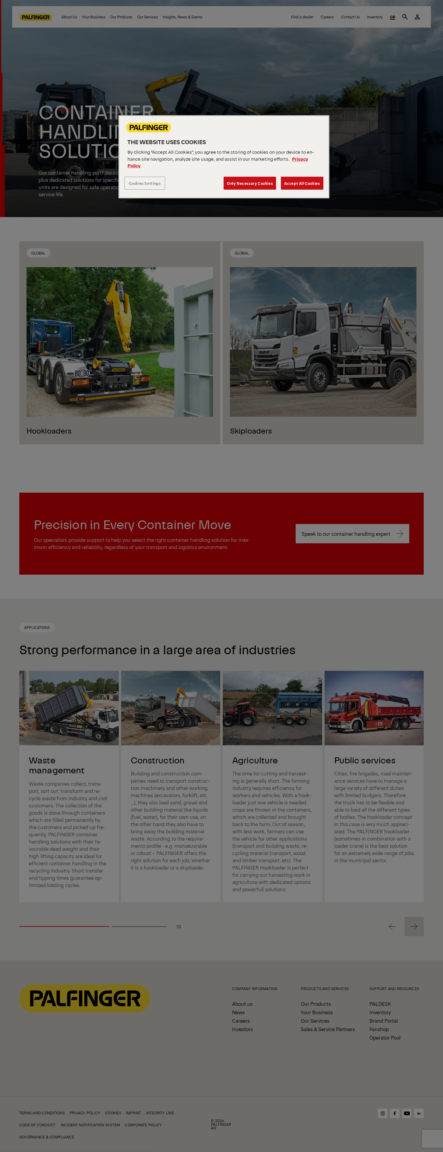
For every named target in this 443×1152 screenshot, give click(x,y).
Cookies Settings (145, 183)
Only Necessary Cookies (250, 183)
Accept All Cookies (302, 183)
